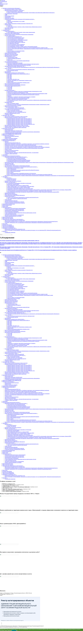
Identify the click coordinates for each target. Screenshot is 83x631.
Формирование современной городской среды (14, 210)
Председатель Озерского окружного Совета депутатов (16, 116)
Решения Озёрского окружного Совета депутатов (15, 117)
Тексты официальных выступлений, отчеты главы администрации (21, 32)
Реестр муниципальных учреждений (14, 11)
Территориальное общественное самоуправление (12, 219)
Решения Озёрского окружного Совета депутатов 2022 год (19, 123)
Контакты (4, 231)
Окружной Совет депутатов (8, 115)
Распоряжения (8, 71)
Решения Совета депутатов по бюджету (13, 181)
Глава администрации (9, 31)
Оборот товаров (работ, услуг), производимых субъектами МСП (20, 186)
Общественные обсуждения (10, 53)
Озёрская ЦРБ (8, 16)
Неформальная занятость (10, 193)
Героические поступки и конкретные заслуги (16, 112)
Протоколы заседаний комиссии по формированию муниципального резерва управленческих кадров (28, 104)
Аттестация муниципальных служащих (13, 105)
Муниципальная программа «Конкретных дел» (14, 66)
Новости (9, 20)
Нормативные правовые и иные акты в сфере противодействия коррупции (20, 144)
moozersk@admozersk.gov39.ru (9, 595)
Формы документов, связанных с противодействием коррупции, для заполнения (21, 152)
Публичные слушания (9, 15)
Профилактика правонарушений (9, 139)
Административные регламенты (14, 58)
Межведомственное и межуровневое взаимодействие (18, 60)
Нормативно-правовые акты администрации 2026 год (18, 73)
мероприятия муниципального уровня (15, 167)
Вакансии (9, 95)
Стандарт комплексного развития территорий (14, 209)
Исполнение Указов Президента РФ (12, 85)
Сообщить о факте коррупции (11, 153)
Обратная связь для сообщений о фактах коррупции (15, 127)
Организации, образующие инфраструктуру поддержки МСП (20, 188)
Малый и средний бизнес (10, 182)
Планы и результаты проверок (11, 138)
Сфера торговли (8, 199)
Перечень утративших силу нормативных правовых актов (19, 80)
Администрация (5, 30)
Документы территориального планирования (14, 214)
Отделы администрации (10, 35)
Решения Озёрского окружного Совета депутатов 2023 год (19, 121)
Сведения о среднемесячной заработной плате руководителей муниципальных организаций (24, 148)
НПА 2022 (9, 78)
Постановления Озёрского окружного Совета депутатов (16, 125)
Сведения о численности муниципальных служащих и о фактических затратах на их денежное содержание (27, 147)
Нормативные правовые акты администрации (14, 72)
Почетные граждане (9, 27)
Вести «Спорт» (10, 172)
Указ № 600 (9, 86)
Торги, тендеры (8, 68)
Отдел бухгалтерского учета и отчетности (16, 44)
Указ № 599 (9, 88)
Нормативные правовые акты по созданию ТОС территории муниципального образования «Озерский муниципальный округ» (31, 221)
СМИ (6, 14)
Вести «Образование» (11, 168)
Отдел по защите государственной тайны (15, 50)
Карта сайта (4, 223)
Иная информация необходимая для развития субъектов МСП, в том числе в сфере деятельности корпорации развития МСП (33, 191)
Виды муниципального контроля (12, 136)
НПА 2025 (9, 74)
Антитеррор (4, 154)
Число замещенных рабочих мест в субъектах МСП (18, 185)
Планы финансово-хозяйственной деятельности (15, 195)
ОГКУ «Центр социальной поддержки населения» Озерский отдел (19, 23)
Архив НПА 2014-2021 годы (13, 79)
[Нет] (16, 630)
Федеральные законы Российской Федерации (16, 159)
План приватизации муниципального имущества (15, 84)
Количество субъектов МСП (13, 184)
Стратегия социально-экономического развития (15, 202)
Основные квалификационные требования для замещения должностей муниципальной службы (27, 93)
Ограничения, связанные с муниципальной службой (18, 97)
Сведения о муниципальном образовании (11, 8)
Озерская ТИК (8, 24)
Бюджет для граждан (11, 179)
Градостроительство (6, 207)
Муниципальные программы (11, 61)
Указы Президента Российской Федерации (16, 158)
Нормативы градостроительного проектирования (15, 208)
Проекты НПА (10, 81)
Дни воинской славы (9, 163)
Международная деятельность (11, 194)
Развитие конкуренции (9, 196)
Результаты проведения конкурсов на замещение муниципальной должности (23, 94)
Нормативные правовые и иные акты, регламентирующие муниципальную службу (24, 91)
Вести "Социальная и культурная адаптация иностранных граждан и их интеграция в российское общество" (29, 174)
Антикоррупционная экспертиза (11, 150)
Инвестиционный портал (7, 217)
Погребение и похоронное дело (8, 228)
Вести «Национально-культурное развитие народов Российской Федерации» (23, 170)
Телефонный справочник (10, 232)
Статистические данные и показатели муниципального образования (19, 34)
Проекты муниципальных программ (14, 62)
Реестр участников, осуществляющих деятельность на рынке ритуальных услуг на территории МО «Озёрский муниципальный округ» (33, 230)
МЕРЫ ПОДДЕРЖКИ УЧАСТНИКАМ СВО (11, 133)
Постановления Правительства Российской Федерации (18, 160)
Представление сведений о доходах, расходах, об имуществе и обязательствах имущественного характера (29, 100)
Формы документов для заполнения (14, 111)
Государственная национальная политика (11, 155)
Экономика (4, 176)
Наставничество (10, 101)
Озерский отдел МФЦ (9, 18)
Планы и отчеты (8, 149)
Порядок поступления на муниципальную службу (17, 92)
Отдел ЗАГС (10, 49)
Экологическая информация (8, 226)
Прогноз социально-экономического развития (14, 201)
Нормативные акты (9, 129)
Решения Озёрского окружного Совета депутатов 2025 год (19, 119)
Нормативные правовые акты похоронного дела (15, 229)
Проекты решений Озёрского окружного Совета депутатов (17, 126)
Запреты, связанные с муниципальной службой (17, 99)
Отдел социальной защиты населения (15, 41)
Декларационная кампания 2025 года (12, 142)
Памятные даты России (10, 164)
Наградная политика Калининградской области (15, 108)
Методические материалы (10, 151)
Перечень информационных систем (12, 113)
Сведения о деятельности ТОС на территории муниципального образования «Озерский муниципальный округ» (28, 222)
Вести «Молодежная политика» (13, 171)
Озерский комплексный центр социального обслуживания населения (19, 19)
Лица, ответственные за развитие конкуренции (17, 198)
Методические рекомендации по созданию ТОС (15, 220)
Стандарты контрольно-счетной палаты (13, 132)
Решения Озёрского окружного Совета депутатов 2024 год (19, 120)
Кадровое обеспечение (9, 90)
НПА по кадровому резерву (13, 103)
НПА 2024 (9, 76)
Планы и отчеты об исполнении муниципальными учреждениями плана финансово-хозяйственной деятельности (31, 12)
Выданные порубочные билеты (11, 54)
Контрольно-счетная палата (8, 128)
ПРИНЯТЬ (14, 630)
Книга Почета (8, 29)
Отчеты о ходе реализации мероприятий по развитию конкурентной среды (22, 197)
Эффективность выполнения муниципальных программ (19, 65)
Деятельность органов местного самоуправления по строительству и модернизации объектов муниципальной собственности (33, 67)
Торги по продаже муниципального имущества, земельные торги (20, 69)
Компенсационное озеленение (11, 55)
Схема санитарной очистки (10, 213)
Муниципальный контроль (8, 135)
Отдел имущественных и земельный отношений (17, 39)
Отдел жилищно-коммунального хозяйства (16, 42)
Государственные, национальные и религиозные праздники (17, 165)
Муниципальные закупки (12, 70)
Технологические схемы (12, 57)
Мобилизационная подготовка (13, 51)
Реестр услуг (10, 59)
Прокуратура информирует (8, 225)
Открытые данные (9, 114)
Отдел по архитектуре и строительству (15, 38)
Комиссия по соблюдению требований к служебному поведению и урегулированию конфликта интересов (27, 143)
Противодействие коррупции (8, 140)
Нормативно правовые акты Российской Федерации (16, 156)
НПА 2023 (9, 77)
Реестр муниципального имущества (12, 83)
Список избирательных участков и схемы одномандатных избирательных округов (24, 26)
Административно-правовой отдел (14, 36)
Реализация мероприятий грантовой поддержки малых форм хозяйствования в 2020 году (19, 240)
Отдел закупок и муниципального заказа (15, 37)
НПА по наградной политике (13, 109)
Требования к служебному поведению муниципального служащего (21, 96)
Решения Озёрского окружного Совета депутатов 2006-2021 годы (21, 124)
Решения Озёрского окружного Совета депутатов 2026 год (19, 118)
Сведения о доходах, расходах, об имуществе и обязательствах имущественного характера (23, 146)
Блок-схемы (9, 22)
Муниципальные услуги (10, 56)
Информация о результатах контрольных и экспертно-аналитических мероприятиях (22, 131)
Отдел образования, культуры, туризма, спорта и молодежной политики (22, 46)
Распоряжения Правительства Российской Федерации (18, 161)
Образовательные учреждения (11, 13)
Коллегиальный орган (7, 205)
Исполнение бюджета (11, 178)
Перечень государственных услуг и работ (16, 21)
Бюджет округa (8, 177)
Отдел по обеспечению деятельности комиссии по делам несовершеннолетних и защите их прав (27, 47)
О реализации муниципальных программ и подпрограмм (19, 183)
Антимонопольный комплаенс (11, 200)
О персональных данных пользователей (15, 107)
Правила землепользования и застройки (13, 216)
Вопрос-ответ (5, 206)
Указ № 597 (9, 89)
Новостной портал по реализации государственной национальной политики (21, 166)
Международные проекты (7, 218)
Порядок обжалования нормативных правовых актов (18, 82)
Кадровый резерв (8, 102)
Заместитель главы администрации (12, 33)
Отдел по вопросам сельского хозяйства (15, 45)
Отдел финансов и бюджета (13, 43)
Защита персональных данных (11, 106)
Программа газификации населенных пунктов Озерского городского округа (23, 64)
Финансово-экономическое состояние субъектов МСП (18, 187)
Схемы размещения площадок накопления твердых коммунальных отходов (20, 212)
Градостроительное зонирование (11, 211)
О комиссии (9, 25)
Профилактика (8, 137)
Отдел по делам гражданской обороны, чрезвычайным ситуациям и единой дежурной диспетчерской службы (30, 48)
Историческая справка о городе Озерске (13, 9)
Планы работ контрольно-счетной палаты (13, 130)
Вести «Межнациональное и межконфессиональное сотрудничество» (21, 173)
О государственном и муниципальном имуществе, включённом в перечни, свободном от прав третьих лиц (29, 190)
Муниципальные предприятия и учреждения (14, 10)
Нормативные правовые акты (8, 203)
